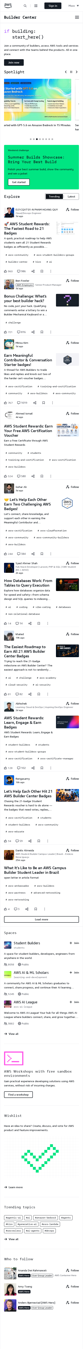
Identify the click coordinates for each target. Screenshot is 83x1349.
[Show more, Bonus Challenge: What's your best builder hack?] (50, 332)
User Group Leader (42, 1275)
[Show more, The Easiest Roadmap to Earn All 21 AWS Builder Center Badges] (47, 694)
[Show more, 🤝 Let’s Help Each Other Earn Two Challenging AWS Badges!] (50, 554)
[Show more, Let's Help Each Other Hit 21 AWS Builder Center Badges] (47, 841)
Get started (18, 182)
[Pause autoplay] (71, 72)
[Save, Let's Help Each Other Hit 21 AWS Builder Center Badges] (38, 841)
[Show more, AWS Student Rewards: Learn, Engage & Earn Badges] (50, 768)
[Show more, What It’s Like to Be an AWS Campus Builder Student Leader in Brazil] (44, 909)
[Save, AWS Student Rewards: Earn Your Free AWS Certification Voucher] (41, 476)
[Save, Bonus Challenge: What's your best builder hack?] (41, 332)
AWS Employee (25, 285)
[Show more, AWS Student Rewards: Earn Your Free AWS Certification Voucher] (50, 476)
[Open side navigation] (77, 17)
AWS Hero (24, 1275)
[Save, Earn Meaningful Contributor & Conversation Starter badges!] (43, 402)
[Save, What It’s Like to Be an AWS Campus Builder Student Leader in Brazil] (35, 909)
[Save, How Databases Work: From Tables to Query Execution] (38, 623)
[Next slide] (76, 72)
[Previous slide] (66, 72)
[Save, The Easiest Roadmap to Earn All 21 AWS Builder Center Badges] (38, 694)
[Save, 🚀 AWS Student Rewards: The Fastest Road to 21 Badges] (41, 271)
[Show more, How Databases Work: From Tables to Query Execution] (47, 623)
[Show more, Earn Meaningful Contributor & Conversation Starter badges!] (52, 403)
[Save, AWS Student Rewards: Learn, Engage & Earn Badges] (41, 767)
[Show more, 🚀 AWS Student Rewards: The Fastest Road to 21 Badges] (50, 271)
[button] (25, 5)
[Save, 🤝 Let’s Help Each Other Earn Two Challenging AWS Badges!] (41, 553)
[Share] (33, 271)
